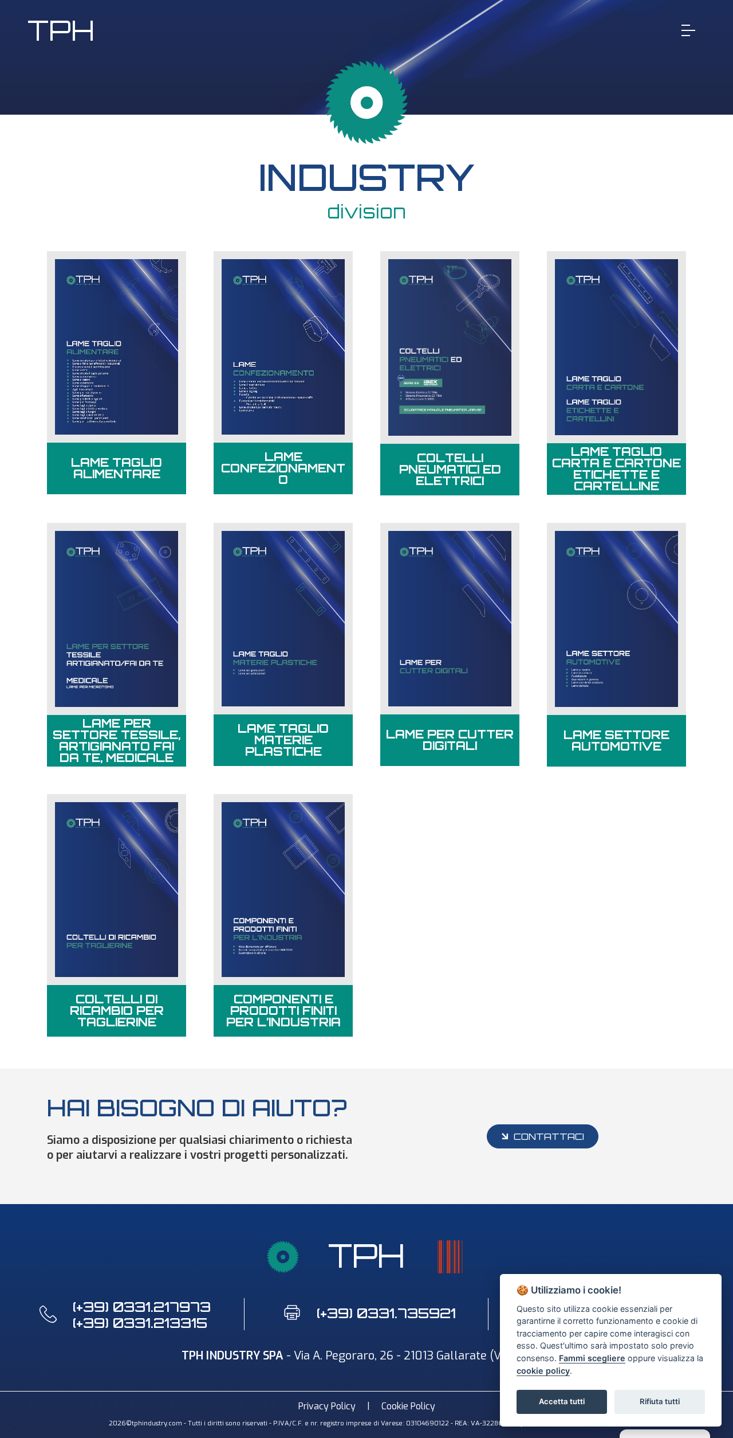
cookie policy (543, 1371)
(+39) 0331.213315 (140, 1322)
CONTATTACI (549, 1136)
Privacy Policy (327, 1406)
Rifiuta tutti (660, 1401)
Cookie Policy (408, 1406)
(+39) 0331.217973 (142, 1306)
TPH (60, 30)
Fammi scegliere (592, 1358)
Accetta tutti (562, 1401)
